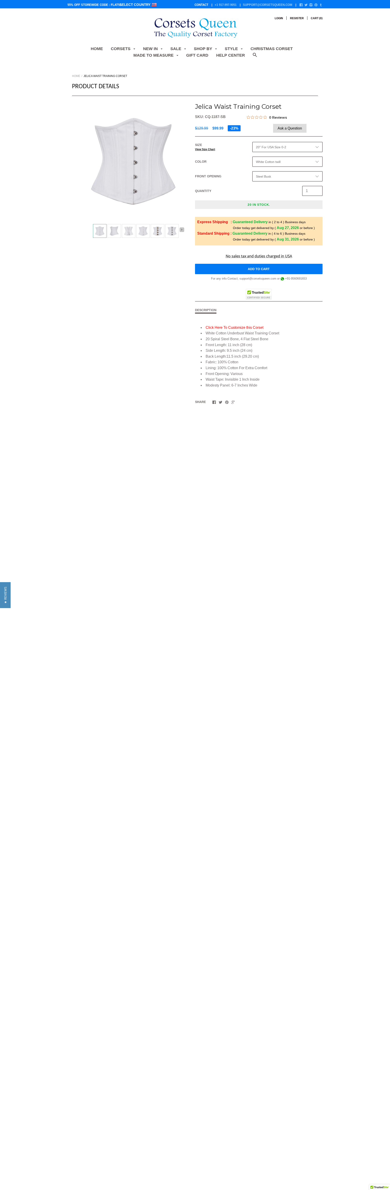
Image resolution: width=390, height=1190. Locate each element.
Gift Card (197, 55)
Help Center (230, 55)
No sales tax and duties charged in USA (259, 256)
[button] (5, 595)
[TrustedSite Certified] (258, 294)
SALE (176, 48)
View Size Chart (205, 149)
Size (205, 147)
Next (182, 229)
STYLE (232, 48)
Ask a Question (290, 128)
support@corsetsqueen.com (267, 5)
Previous (91, 231)
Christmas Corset (272, 48)
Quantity (203, 191)
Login (279, 18)
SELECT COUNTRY (135, 5)
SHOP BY (203, 48)
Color (201, 161)
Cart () (317, 18)
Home (97, 48)
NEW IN (151, 48)
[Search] (255, 57)
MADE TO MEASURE (154, 55)
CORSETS (121, 48)
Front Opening (208, 176)
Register (297, 18)
